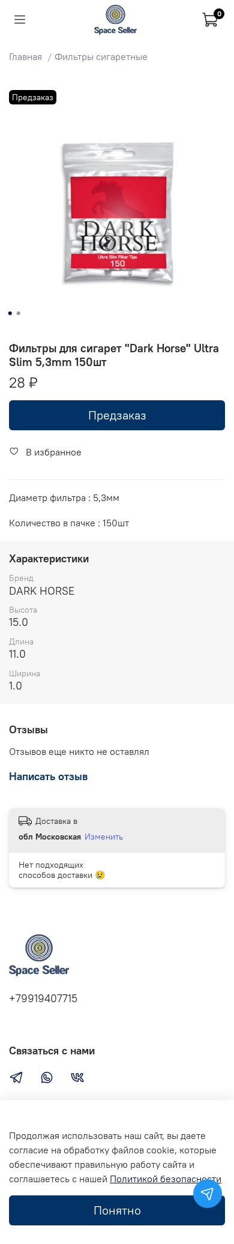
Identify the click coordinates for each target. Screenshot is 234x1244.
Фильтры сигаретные (101, 56)
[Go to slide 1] (10, 313)
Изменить (104, 836)
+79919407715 (43, 998)
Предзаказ (117, 414)
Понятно (117, 1210)
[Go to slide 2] (18, 313)
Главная (25, 56)
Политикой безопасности (165, 1179)
